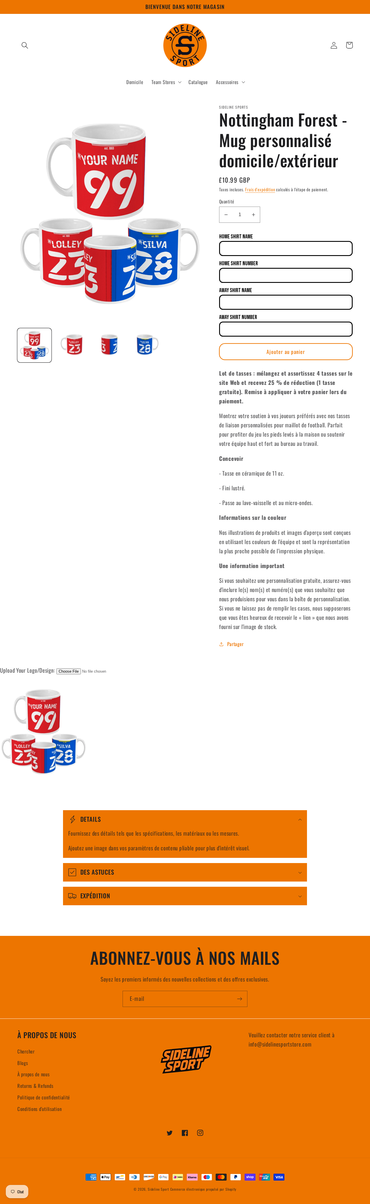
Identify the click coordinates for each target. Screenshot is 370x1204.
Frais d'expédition (260, 189)
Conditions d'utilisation (39, 1108)
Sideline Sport (158, 1189)
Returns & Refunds (35, 1085)
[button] (25, 45)
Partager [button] (235, 644)
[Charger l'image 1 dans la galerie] (34, 345)
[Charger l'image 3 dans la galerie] (109, 345)
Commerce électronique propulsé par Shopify (203, 1189)
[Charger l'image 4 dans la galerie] (147, 345)
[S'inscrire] (239, 999)
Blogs (22, 1062)
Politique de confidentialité (43, 1097)
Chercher (26, 1051)
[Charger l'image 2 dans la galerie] (72, 345)
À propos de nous (33, 1074)
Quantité (226, 201)
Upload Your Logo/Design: (27, 670)
